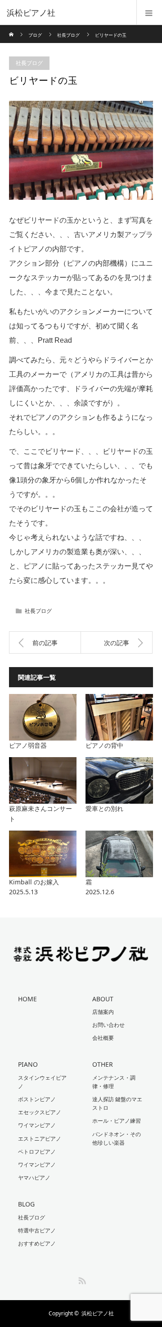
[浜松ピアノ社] (67, 12)
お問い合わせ (108, 1025)
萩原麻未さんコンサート (40, 813)
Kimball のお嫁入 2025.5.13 (42, 887)
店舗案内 (103, 1012)
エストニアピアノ (39, 1138)
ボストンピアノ (37, 1099)
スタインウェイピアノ (42, 1082)
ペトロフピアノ (37, 1151)
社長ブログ (68, 35)
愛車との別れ (104, 808)
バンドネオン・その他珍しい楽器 (116, 1138)
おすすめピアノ (37, 1243)
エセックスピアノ (39, 1112)
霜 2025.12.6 (119, 887)
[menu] (149, 12)
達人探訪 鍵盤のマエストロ (117, 1103)
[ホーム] (12, 28)
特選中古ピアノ (37, 1230)
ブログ (35, 35)
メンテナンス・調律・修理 (113, 1082)
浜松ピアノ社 (97, 1313)
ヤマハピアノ (34, 1177)
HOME (27, 999)
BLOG (26, 1204)
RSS (81, 1279)
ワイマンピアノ (37, 1125)
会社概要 (103, 1038)
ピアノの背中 (104, 745)
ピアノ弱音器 (28, 745)
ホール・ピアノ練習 (116, 1121)
